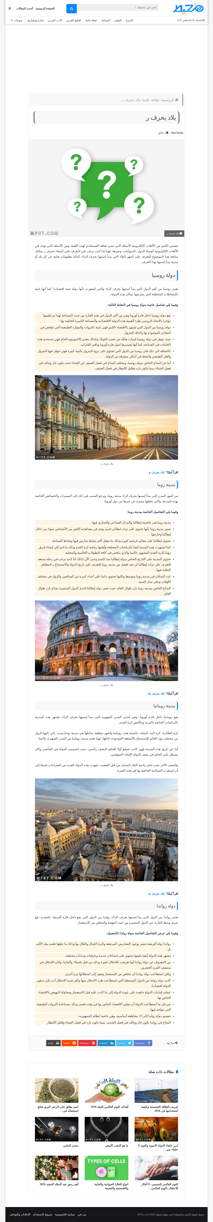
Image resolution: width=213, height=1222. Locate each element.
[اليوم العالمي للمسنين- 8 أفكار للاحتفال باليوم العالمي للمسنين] (156, 1168)
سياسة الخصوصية (65, 1214)
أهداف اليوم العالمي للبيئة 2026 (109, 1106)
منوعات (18, 20)
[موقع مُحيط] (188, 9)
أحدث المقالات (24, 8)
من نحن (82, 1214)
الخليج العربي (73, 20)
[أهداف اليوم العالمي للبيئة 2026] (106, 1090)
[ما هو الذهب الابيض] (106, 1129)
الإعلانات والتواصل (20, 1214)
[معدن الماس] (56, 1129)
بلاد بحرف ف (156, 893)
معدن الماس (70, 1145)
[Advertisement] (106, 57)
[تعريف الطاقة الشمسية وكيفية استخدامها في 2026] (156, 1090)
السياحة (105, 20)
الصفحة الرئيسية (45, 8)
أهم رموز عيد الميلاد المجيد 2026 (59, 1184)
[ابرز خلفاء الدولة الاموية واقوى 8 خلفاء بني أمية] (156, 1129)
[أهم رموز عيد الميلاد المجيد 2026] (56, 1168)
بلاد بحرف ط (156, 693)
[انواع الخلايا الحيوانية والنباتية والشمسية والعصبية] (106, 1168)
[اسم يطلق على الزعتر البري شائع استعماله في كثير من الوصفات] (56, 1090)
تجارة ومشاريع (36, 20)
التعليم (118, 20)
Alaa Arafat (177, 132)
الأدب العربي (55, 20)
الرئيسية (168, 100)
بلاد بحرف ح (156, 472)
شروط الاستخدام (42, 1214)
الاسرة (129, 20)
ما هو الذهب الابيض (116, 1145)
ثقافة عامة (91, 20)
